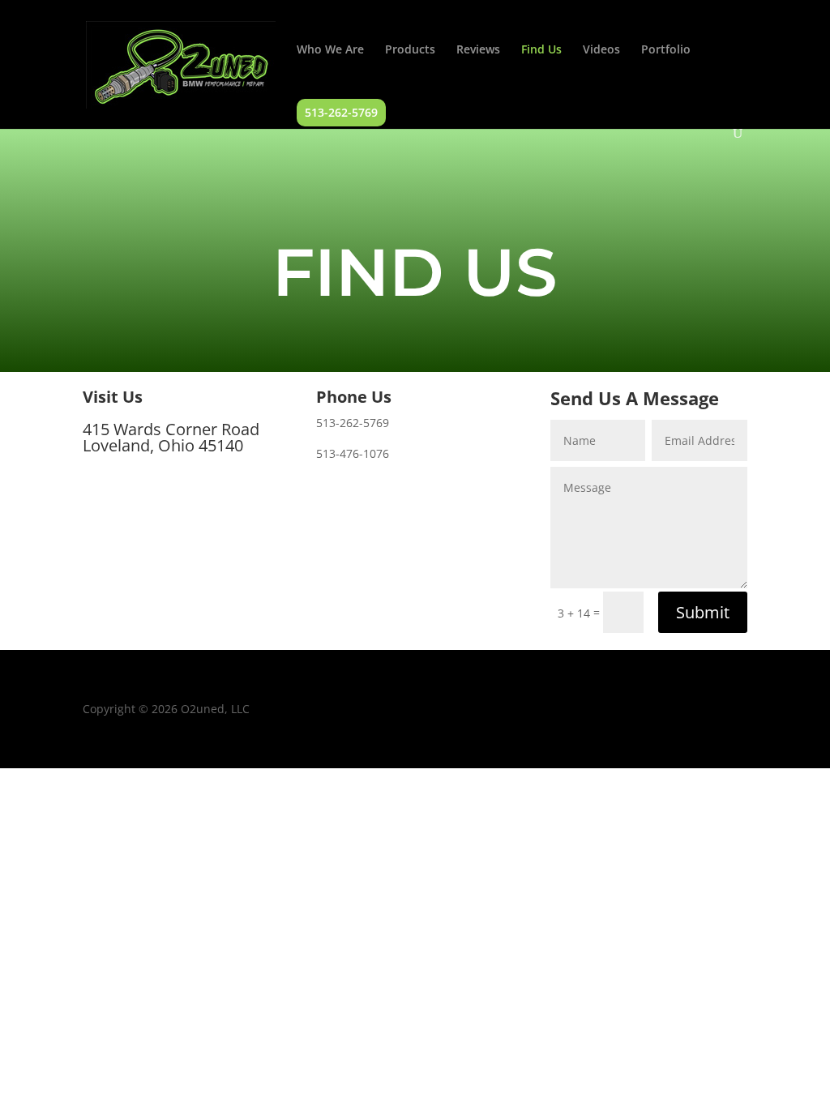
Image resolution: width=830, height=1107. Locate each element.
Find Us (541, 50)
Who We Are (330, 50)
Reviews (478, 50)
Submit (702, 612)
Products (410, 50)
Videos (601, 50)
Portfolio (666, 50)
